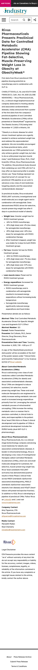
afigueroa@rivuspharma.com (14, 516)
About (9, 657)
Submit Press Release (19, 662)
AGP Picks (5, 3)
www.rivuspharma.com (11, 502)
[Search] (23, 19)
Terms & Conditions (19, 666)
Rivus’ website (16, 362)
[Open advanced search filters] (29, 19)
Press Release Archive (22, 657)
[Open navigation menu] (4, 20)
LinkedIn (7, 499)
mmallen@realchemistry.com (13, 530)
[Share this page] (34, 20)
